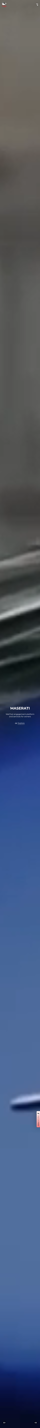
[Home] (4, 4)
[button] (36, 4)
